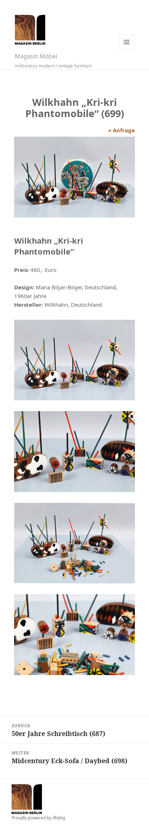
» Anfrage (121, 130)
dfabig (58, 818)
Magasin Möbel (36, 56)
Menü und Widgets (126, 42)
